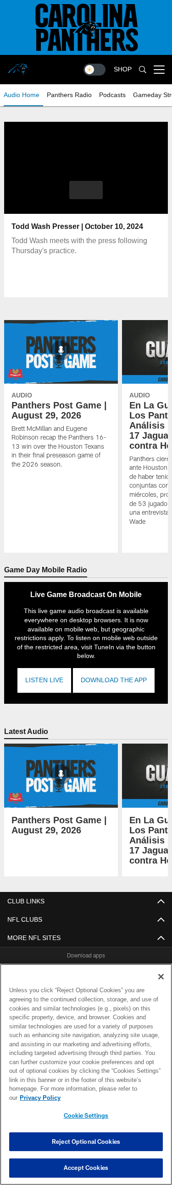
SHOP (123, 69)
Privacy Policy (110, 1097)
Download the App (114, 671)
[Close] (161, 986)
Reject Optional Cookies (86, 1141)
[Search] (142, 70)
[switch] (94, 70)
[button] (86, 190)
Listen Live (44, 671)
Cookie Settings (86, 1115)
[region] (86, 1079)
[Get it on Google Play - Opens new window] (116, 968)
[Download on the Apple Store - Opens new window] (53, 964)
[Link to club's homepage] (18, 66)
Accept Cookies (86, 1167)
